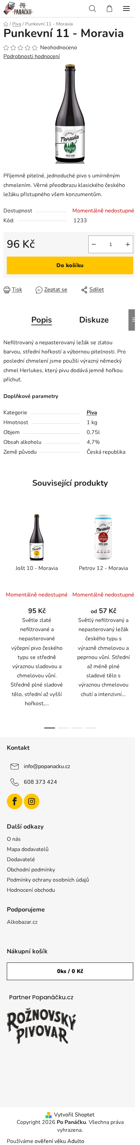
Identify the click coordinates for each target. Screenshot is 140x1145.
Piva (92, 412)
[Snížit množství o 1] (94, 244)
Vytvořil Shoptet (74, 1114)
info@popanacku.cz (47, 766)
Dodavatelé (21, 859)
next (132, 561)
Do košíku (70, 265)
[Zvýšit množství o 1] (128, 244)
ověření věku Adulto (59, 1141)
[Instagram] (31, 801)
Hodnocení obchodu (31, 890)
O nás (14, 839)
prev (7, 561)
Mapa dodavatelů (28, 849)
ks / (70, 971)
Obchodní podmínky (31, 869)
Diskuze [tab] (94, 319)
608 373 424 (40, 782)
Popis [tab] (41, 319)
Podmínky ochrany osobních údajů (48, 880)
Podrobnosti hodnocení (31, 56)
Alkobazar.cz (22, 922)
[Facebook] (14, 801)
